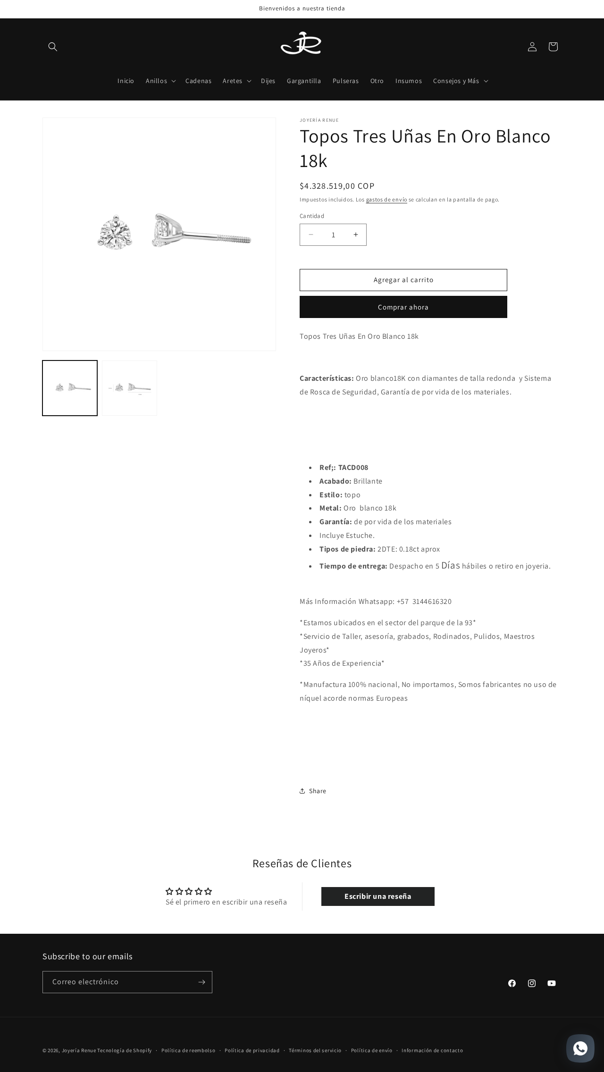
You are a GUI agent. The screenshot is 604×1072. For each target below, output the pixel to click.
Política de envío (372, 1050)
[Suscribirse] (201, 982)
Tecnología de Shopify (124, 1050)
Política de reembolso (188, 1050)
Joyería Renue (79, 1050)
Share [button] (318, 791)
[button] (52, 46)
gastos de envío (387, 199)
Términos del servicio (315, 1050)
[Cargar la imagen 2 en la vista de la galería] (129, 387)
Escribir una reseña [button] (377, 897)
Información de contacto (432, 1050)
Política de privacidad (252, 1050)
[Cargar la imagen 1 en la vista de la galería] (69, 387)
